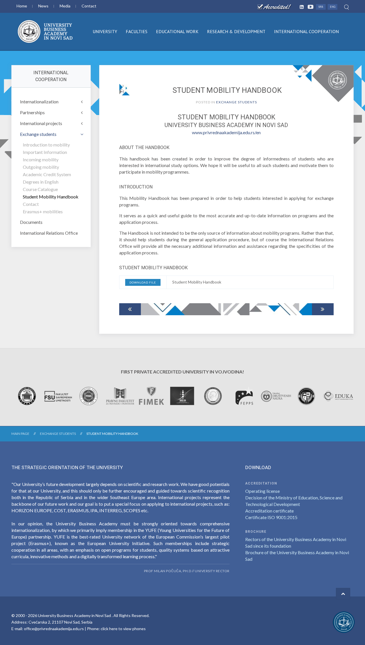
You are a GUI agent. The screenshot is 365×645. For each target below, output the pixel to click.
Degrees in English (40, 181)
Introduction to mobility (46, 144)
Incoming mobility (40, 159)
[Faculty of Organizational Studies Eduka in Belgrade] (338, 395)
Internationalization (39, 101)
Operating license (262, 491)
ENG (332, 6)
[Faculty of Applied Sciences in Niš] (307, 395)
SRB (321, 6)
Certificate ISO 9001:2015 (271, 517)
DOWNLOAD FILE (142, 282)
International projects (41, 123)
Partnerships (32, 112)
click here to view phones (123, 628)
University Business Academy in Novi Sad (75, 615)
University (105, 31)
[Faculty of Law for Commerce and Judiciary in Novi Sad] (120, 395)
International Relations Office (49, 233)
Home (22, 5)
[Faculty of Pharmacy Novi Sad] (89, 395)
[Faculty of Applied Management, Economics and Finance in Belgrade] (182, 395)
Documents (31, 222)
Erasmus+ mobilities (43, 211)
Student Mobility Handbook (50, 196)
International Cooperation (306, 31)
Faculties (136, 31)
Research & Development (236, 31)
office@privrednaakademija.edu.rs (54, 628)
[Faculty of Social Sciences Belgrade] (275, 395)
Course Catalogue (40, 189)
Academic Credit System (47, 174)
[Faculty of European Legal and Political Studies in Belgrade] (244, 395)
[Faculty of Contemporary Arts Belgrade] (58, 395)
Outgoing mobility (41, 167)
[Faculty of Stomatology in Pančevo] (213, 395)
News (43, 5)
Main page (20, 433)
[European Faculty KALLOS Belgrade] (26, 395)
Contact (89, 5)
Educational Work (177, 31)
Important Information (45, 152)
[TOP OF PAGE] (343, 593)
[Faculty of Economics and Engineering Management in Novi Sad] (151, 395)
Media (65, 5)
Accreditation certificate (269, 510)
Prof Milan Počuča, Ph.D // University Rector (187, 571)
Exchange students (236, 102)
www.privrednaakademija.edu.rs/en (226, 132)
